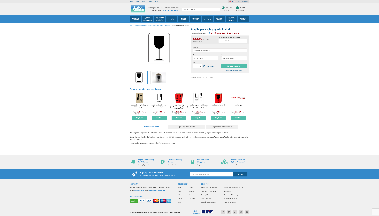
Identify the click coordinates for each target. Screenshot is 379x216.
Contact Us (181, 198)
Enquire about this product (234, 70)
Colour (223, 55)
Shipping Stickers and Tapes (155, 25)
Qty (194, 62)
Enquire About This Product (222, 127)
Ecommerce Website (163, 212)
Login (223, 11)
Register (228, 11)
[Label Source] (138, 13)
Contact (150, 1)
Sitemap (192, 198)
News (156, 1)
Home (131, 1)
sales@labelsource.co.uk (156, 190)
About (137, 1)
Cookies (191, 195)
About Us (180, 191)
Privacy (191, 191)
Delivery (144, 1)
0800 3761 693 (170, 10)
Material (195, 47)
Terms (191, 187)
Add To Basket (236, 66)
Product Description (151, 126)
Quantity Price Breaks (226, 41)
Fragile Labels (167, 25)
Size (194, 55)
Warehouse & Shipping (141, 25)
